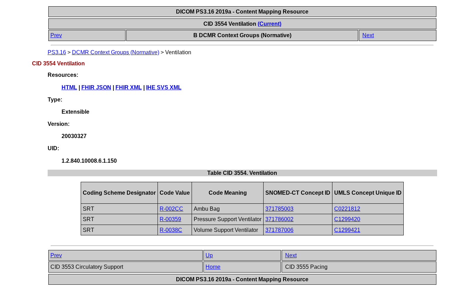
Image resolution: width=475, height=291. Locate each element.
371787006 (279, 230)
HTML (69, 87)
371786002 (279, 219)
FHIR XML (128, 87)
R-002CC (171, 209)
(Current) (269, 24)
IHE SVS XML (164, 87)
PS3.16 (57, 52)
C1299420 (347, 219)
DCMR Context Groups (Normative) (115, 52)
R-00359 (170, 219)
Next (368, 35)
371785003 (279, 209)
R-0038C (171, 230)
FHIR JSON (96, 87)
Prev (56, 35)
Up (209, 255)
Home (213, 267)
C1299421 (347, 230)
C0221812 (347, 209)
